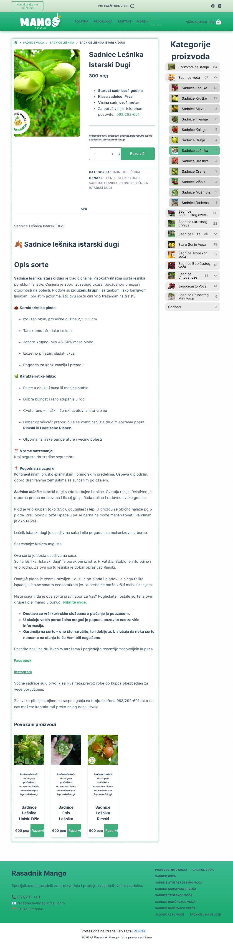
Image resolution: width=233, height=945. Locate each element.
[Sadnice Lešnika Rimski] (103, 750)
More (141, 21)
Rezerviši (137, 153)
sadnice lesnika (103, 183)
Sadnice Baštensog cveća (175, 908)
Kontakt (124, 21)
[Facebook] (213, 6)
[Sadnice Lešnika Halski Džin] (29, 750)
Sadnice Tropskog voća (173, 895)
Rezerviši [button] (39, 830)
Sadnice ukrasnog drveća (175, 889)
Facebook (22, 660)
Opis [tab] (84, 208)
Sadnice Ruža (165, 876)
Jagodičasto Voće (169, 914)
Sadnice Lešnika (126, 172)
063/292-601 (127, 114)
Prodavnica (103, 21)
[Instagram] (219, 6)
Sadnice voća (203, 869)
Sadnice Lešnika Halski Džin (29, 813)
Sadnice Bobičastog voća (175, 901)
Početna (81, 21)
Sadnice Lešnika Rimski (102, 813)
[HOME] (16, 42)
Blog (155, 18)
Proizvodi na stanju (171, 869)
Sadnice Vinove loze (205, 914)
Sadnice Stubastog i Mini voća (178, 882)
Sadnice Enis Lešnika (65, 813)
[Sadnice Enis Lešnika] (66, 750)
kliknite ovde (74, 602)
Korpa (156, 24)
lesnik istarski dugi (122, 178)
